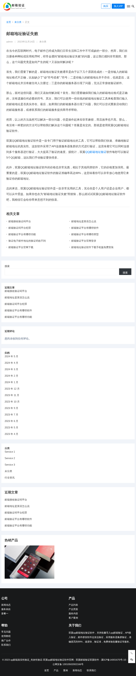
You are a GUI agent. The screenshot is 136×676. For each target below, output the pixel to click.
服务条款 (6, 609)
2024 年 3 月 (11, 369)
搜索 (7, 266)
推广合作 (6, 640)
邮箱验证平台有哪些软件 (85, 227)
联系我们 (6, 645)
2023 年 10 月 (12, 401)
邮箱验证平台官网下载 (20, 247)
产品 (56, 670)
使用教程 (6, 636)
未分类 (17, 22)
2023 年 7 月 (11, 414)
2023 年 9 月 (11, 408)
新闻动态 (6, 605)
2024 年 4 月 (11, 362)
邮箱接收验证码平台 (19, 221)
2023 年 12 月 (12, 388)
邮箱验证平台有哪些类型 (85, 234)
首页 (8, 22)
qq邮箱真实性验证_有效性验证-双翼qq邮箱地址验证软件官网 (42, 659)
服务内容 (73, 613)
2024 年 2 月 (11, 375)
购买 (105, 6)
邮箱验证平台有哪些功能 (22, 234)
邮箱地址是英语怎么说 (83, 221)
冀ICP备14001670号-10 (113, 659)
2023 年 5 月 (11, 427)
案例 (65, 670)
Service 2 (10, 458)
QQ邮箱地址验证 (95, 152)
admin (9, 41)
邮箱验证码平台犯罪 (19, 227)
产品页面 (73, 609)
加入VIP (118, 6)
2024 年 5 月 (11, 356)
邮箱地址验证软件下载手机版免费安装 (92, 247)
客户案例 (73, 618)
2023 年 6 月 (11, 421)
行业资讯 (10, 477)
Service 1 (10, 451)
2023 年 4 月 (11, 434)
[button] (128, 7)
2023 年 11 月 (12, 395)
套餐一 (4, 613)
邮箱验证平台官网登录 (83, 240)
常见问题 (6, 632)
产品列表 (73, 605)
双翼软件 (94, 659)
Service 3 (10, 464)
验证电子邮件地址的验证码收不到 (27, 240)
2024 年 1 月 (11, 382)
